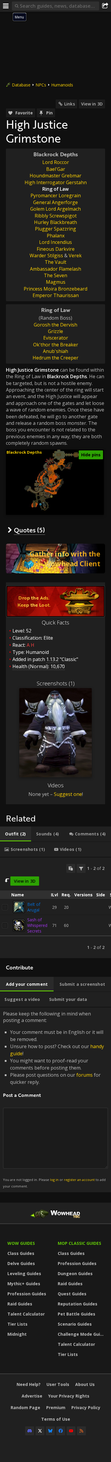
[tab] (15, 834)
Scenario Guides (75, 1324)
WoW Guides (21, 1243)
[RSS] (81, 1430)
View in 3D (92, 104)
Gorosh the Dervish (55, 324)
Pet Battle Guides (76, 1314)
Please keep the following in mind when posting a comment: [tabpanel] (54, 1099)
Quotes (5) (29, 529)
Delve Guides (21, 1263)
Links (69, 104)
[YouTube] (71, 1430)
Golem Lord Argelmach (55, 209)
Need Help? (29, 1384)
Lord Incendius (55, 242)
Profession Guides (26, 1294)
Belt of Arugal (33, 907)
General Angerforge (55, 202)
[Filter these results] (81, 868)
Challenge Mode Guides (81, 1334)
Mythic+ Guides (23, 1283)
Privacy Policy (85, 1407)
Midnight (17, 1334)
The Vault (55, 262)
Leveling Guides (24, 1273)
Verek (75, 255)
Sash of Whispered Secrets (37, 925)
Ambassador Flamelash (55, 269)
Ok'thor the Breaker (55, 344)
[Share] (105, 6)
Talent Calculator (26, 1314)
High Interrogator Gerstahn (56, 182)
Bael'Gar (55, 169)
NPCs (41, 85)
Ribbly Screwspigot (56, 215)
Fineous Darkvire (56, 249)
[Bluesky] (50, 1430)
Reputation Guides (77, 1304)
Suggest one (68, 794)
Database (21, 85)
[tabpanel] (55, 907)
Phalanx (56, 235)
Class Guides (20, 1253)
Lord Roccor (55, 162)
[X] (40, 1430)
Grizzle (55, 331)
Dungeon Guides (75, 1273)
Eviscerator (55, 338)
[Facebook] (60, 1430)
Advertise (32, 1396)
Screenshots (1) (56, 683)
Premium (55, 1407)
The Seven (55, 275)
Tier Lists (17, 1324)
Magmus (55, 282)
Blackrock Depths (55, 154)
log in (54, 1179)
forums (84, 1075)
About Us (85, 1384)
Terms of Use (55, 1419)
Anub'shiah (55, 351)
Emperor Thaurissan (56, 295)
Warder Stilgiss (46, 255)
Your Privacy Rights (68, 1396)
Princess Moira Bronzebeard (55, 289)
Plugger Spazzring (55, 228)
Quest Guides (72, 1294)
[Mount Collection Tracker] (55, 558)
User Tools (57, 1384)
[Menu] (6, 6)
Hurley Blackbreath (55, 222)
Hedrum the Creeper (55, 357)
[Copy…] (70, 868)
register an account (79, 1179)
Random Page (25, 1407)
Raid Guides (19, 1304)
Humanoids (62, 85)
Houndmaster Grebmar (55, 175)
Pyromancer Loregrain (55, 195)
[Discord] (29, 1430)
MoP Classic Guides (79, 1243)
